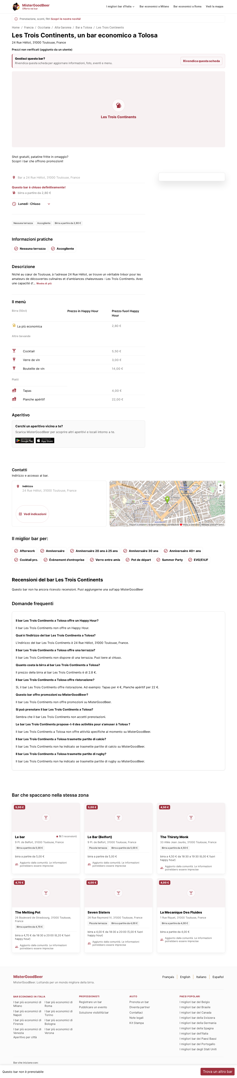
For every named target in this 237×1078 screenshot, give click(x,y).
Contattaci (136, 1012)
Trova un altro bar (217, 1071)
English (185, 977)
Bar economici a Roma (187, 6)
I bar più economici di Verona (59, 1031)
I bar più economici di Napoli (27, 1013)
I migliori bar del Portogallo (197, 1044)
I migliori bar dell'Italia (194, 1033)
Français (168, 977)
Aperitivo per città (25, 1037)
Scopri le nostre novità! (66, 18)
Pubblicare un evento (93, 1007)
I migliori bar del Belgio (195, 1002)
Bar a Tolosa (84, 27)
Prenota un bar (139, 1002)
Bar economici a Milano (154, 6)
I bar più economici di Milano (27, 1004)
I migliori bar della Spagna (196, 1028)
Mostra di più (44, 283)
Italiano (201, 977)
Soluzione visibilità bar (94, 1012)
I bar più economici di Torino (59, 1013)
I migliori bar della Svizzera (197, 1017)
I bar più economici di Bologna (59, 1022)
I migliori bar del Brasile (195, 1007)
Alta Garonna (63, 27)
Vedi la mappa (214, 6)
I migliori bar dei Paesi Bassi (198, 1038)
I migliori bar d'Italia (118, 6)
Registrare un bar (90, 1002)
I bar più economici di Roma (59, 1004)
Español (218, 977)
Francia (29, 27)
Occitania (44, 27)
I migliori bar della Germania (198, 1023)
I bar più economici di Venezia (27, 1031)
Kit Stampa (136, 1023)
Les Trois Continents (110, 27)
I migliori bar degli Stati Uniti (198, 1049)
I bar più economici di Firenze (27, 1022)
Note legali (136, 1017)
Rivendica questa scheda (201, 61)
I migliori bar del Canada (195, 1012)
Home (16, 27)
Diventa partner (139, 1007)
